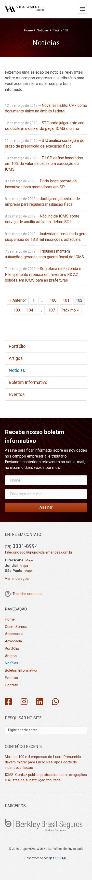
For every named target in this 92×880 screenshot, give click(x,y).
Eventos (17, 394)
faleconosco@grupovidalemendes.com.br (38, 552)
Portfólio (17, 346)
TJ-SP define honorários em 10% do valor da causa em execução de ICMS (44, 164)
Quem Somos (16, 626)
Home (28, 30)
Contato (11, 685)
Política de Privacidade (68, 849)
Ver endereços (17, 578)
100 (53, 300)
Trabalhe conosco (27, 594)
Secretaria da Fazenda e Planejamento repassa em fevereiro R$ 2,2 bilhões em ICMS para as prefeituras (43, 274)
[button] (46, 507)
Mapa (30, 560)
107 (51, 310)
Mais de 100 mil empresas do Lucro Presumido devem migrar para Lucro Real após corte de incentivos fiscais (43, 762)
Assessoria (14, 634)
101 (66, 300)
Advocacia (13, 641)
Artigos (16, 358)
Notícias (43, 30)
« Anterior (18, 300)
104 (29, 310)
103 (16, 310)
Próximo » (70, 310)
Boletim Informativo (28, 382)
